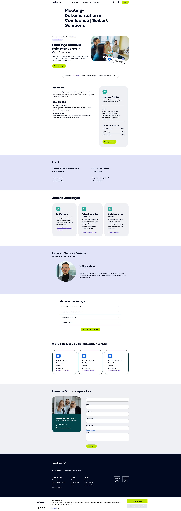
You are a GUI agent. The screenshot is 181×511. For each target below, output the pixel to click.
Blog (125, 2)
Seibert (87, 480)
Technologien (85, 2)
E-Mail (87, 397)
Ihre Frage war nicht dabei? (90, 329)
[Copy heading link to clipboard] (71, 51)
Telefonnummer (89, 425)
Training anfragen (59, 66)
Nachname (88, 411)
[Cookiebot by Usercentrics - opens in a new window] (41, 508)
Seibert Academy (114, 232)
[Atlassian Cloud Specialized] (117, 479)
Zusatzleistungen (91, 76)
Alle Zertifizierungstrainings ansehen (64, 229)
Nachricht (88, 432)
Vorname (88, 404)
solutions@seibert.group (64, 428)
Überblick (68, 76)
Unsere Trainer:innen (105, 76)
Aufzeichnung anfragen (90, 232)
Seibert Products (57, 487)
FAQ (115, 76)
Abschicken (91, 446)
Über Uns (96, 2)
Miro (53, 485)
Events (73, 485)
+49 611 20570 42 (62, 425)
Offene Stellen (89, 482)
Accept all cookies (137, 501)
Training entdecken (63, 370)
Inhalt (83, 76)
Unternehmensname (90, 418)
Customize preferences (136, 505)
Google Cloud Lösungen (58, 482)
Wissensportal (75, 482)
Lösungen (75, 2)
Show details (54, 508)
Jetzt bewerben (89, 485)
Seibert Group (56, 480)
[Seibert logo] (56, 2)
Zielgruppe (76, 76)
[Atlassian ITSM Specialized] (125, 479)
